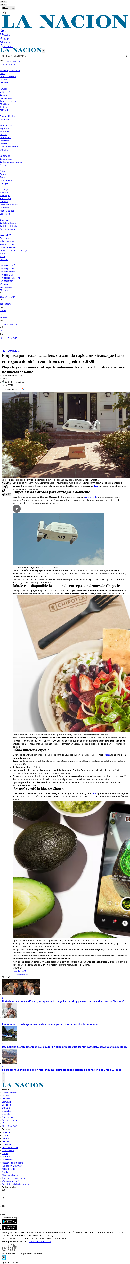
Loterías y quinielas (9, 204)
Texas (17, 351)
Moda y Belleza (7, 210)
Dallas (107, 754)
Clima (2, 73)
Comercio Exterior (8, 101)
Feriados (4, 201)
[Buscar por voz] (126, 56)
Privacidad (46, 1241)
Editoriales (5, 155)
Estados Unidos (7, 116)
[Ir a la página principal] (65, 27)
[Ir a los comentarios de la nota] (9, 483)
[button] (65, 194)
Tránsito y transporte (10, 70)
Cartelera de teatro (9, 226)
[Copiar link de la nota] (3, 490)
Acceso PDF (5, 235)
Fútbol (3, 171)
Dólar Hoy (5, 91)
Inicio (5, 31)
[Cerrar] (43, 51)
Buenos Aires (6, 125)
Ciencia (3, 143)
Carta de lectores (8, 247)
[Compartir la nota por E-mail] (9, 494)
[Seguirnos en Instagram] (3, 1206)
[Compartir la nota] (3, 487)
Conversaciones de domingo (13, 250)
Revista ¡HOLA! (7, 268)
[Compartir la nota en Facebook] (3, 494)
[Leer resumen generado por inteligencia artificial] (3, 483)
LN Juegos (5, 189)
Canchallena (6, 180)
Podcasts (4, 207)
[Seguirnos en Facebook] (3, 1191)
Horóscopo (5, 198)
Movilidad (4, 104)
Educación (5, 131)
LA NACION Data (8, 76)
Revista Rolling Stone (10, 277)
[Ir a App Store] (9, 1229)
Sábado (3, 253)
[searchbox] (64, 56)
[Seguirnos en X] (3, 1198)
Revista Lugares (7, 271)
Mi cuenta (8, 46)
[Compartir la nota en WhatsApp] (6, 487)
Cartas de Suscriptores (11, 162)
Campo (3, 94)
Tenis (2, 177)
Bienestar (4, 140)
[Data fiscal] (4, 1259)
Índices (3, 107)
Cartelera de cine (8, 223)
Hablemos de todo (9, 146)
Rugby (3, 174)
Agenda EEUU (19, 971)
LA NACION (8, 351)
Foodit (6, 38)
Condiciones (35, 1241)
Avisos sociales (7, 244)
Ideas (2, 256)
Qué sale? (4, 220)
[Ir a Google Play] (9, 1223)
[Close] (3, 1073)
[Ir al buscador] (4, 12)
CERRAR (3, 2)
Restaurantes (22, 974)
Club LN (6, 42)
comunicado (91, 497)
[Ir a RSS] (3, 1214)
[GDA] (9, 1250)
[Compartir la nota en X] (6, 494)
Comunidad (5, 137)
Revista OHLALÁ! (8, 265)
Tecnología (5, 195)
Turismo (4, 192)
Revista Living (6, 274)
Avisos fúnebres (7, 241)
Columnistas (6, 159)
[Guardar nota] (6, 483)
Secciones (8, 35)
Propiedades (6, 98)
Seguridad (5, 128)
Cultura (3, 134)
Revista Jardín (6, 280)
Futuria (3, 88)
